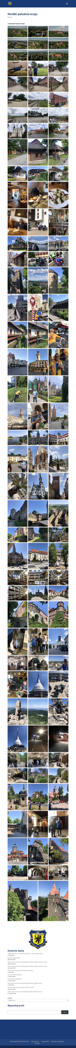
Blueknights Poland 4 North (19, 1041)
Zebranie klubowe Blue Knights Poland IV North (21, 987)
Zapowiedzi (45, 1041)
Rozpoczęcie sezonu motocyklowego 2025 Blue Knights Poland (25, 983)
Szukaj (65, 1012)
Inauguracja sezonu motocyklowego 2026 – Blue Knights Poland (25, 953)
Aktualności (35, 1041)
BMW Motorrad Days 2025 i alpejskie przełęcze (20, 970)
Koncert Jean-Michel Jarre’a (15, 975)
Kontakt (37, 1043)
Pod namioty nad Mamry (14, 979)
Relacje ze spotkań (57, 1041)
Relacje (10, 17)
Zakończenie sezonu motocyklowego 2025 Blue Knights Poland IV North (27, 962)
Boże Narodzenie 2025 (14, 958)
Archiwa (10, 998)
